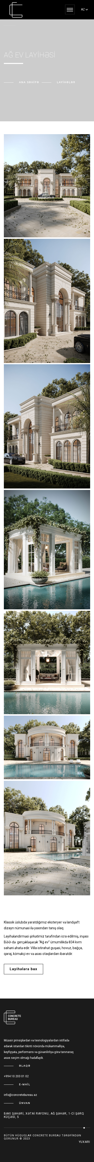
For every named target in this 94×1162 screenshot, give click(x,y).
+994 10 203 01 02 (16, 1076)
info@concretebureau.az (20, 1095)
